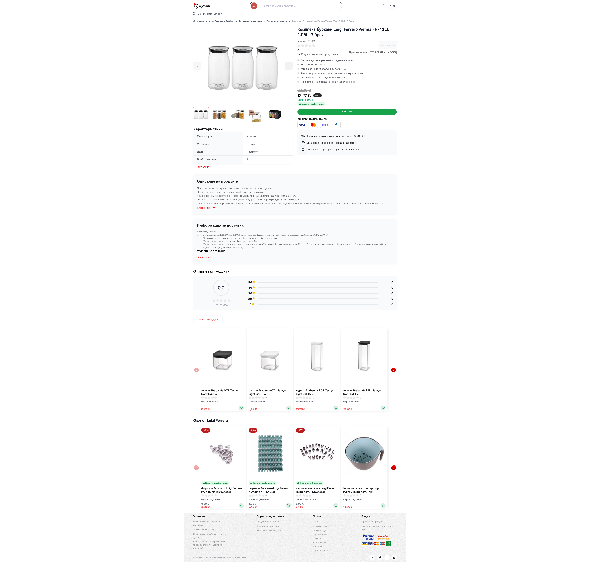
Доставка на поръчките (267, 526)
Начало (200, 21)
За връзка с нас (320, 526)
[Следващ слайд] (393, 369)
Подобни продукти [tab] (208, 319)
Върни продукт (320, 530)
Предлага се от (373, 52)
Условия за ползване (203, 530)
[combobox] (296, 6)
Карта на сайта (320, 551)
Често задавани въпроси (268, 530)
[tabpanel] (295, 369)
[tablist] (208, 319)
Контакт (316, 522)
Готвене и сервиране (250, 21)
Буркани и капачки (277, 21)
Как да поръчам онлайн (268, 522)
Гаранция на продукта (372, 522)
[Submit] (254, 5)
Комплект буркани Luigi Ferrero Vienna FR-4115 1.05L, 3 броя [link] (323, 21)
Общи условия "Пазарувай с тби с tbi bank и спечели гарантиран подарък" (210, 544)
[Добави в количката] (241, 408)
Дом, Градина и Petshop (221, 21)
